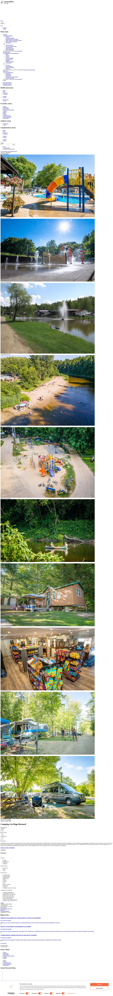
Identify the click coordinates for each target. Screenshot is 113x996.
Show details (71, 993)
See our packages (18, 51)
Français (5, 96)
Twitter (8, 151)
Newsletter (5, 94)
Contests (5, 114)
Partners (4, 112)
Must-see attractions (7, 82)
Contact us (8, 68)
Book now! (3, 909)
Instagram (7, 911)
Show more (3, 850)
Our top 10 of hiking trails (11, 46)
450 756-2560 (3, 907)
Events (4, 80)
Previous (2, 820)
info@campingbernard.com (6, 908)
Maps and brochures (10, 48)
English (4, 97)
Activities (5, 34)
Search (2, 23)
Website (2, 902)
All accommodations (14, 53)
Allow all (99, 984)
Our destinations (9, 47)
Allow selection (99, 988)
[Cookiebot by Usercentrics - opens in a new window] (11, 993)
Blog (4, 91)
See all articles (3, 943)
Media (4, 113)
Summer (5, 27)
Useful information (10, 49)
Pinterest (12, 151)
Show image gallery (4, 153)
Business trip (5, 99)
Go (14, 144)
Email (15, 151)
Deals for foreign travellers (8, 109)
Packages (8, 65)
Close (2, 143)
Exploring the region (7, 83)
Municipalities (6, 118)
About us (5, 111)
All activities (9, 35)
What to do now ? (9, 45)
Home (4, 90)
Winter (4, 28)
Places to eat (5, 71)
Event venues (6, 108)
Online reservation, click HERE (8, 847)
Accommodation (6, 52)
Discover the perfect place (29, 69)
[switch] (40, 993)
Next (6, 820)
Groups (4, 100)
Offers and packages (7, 85)
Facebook (5, 151)
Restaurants (11, 72)
